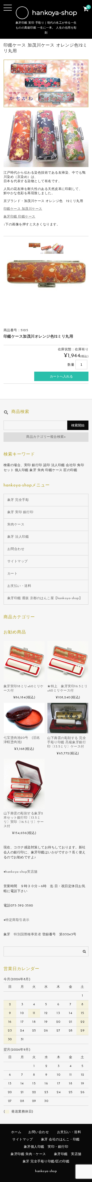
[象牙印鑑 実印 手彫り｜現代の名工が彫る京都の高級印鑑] (46, 16)
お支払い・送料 (19, 586)
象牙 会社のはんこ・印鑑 (60, 1139)
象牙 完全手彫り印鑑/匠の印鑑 (46, 1161)
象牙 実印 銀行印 (20, 512)
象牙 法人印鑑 (18, 537)
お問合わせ (16, 549)
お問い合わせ (38, 1132)
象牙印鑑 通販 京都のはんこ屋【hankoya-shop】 (45, 598)
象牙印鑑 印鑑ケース (19, 217)
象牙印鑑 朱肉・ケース (28, 1154)
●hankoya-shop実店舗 (21, 872)
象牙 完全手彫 (18, 500)
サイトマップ (17, 561)
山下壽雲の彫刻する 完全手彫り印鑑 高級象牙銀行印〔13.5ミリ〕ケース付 (66, 742)
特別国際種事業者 (27, 934)
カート (12, 574)
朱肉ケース (16, 524)
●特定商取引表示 (16, 920)
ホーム (16, 1132)
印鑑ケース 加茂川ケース (23, 209)
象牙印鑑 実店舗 (67, 1154)
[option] (34, 245)
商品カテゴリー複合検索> (46, 437)
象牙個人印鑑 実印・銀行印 (46, 1147)
